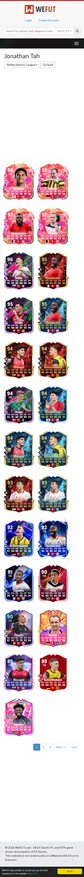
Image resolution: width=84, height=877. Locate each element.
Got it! (70, 871)
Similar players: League (21, 64)
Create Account (49, 20)
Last (74, 747)
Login (28, 20)
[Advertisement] (42, 113)
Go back (48, 64)
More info (32, 873)
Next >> (61, 747)
